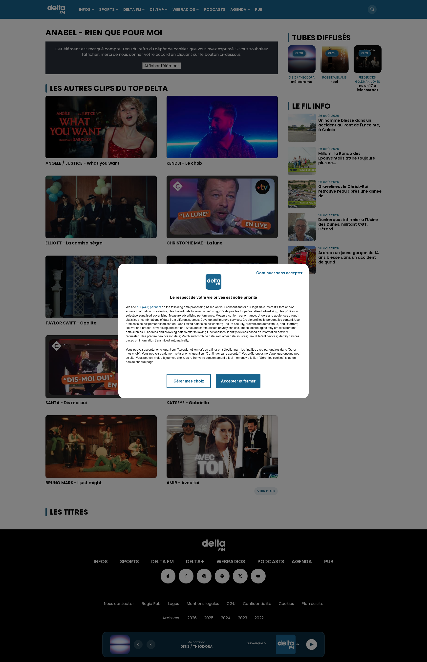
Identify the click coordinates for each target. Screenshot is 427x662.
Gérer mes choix (188, 381)
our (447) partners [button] (149, 307)
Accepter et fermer (238, 381)
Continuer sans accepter (279, 273)
